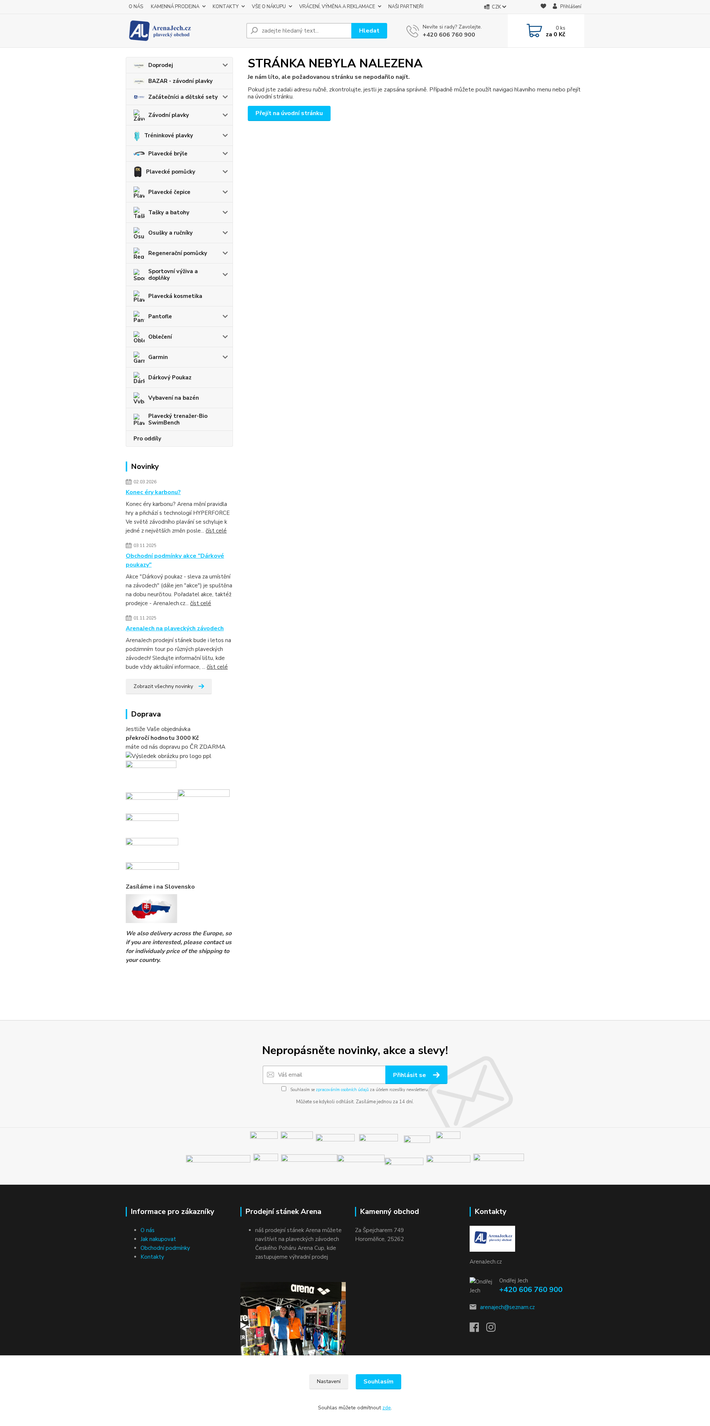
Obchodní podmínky (165, 1248)
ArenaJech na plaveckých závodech (175, 628)
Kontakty (152, 1257)
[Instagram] (494, 1329)
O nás (148, 1230)
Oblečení (160, 336)
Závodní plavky (168, 115)
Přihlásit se (410, 1075)
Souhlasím (378, 1382)
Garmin (158, 357)
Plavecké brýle (167, 153)
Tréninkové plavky (168, 135)
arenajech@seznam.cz (507, 1307)
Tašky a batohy (168, 212)
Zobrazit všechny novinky (163, 686)
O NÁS (136, 6)
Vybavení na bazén (173, 398)
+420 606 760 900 (449, 35)
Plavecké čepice (169, 192)
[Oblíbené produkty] (543, 7)
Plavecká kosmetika (175, 296)
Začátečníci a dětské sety (183, 97)
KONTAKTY (226, 6)
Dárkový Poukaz (170, 377)
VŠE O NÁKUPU (269, 6)
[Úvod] (183, 31)
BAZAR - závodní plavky (180, 81)
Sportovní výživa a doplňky (173, 275)
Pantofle (160, 316)
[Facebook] (478, 1329)
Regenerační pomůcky (177, 253)
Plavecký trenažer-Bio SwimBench (177, 419)
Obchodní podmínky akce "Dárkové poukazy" (175, 560)
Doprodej (160, 65)
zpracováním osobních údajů (342, 1090)
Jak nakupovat (158, 1239)
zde (386, 1407)
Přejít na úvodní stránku (289, 113)
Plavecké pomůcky (170, 171)
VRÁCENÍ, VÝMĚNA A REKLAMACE (337, 6)
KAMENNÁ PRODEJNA (175, 6)
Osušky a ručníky (170, 232)
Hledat (369, 31)
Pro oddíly (147, 438)
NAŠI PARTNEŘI (405, 6)
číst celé (216, 530)
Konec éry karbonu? (153, 492)
